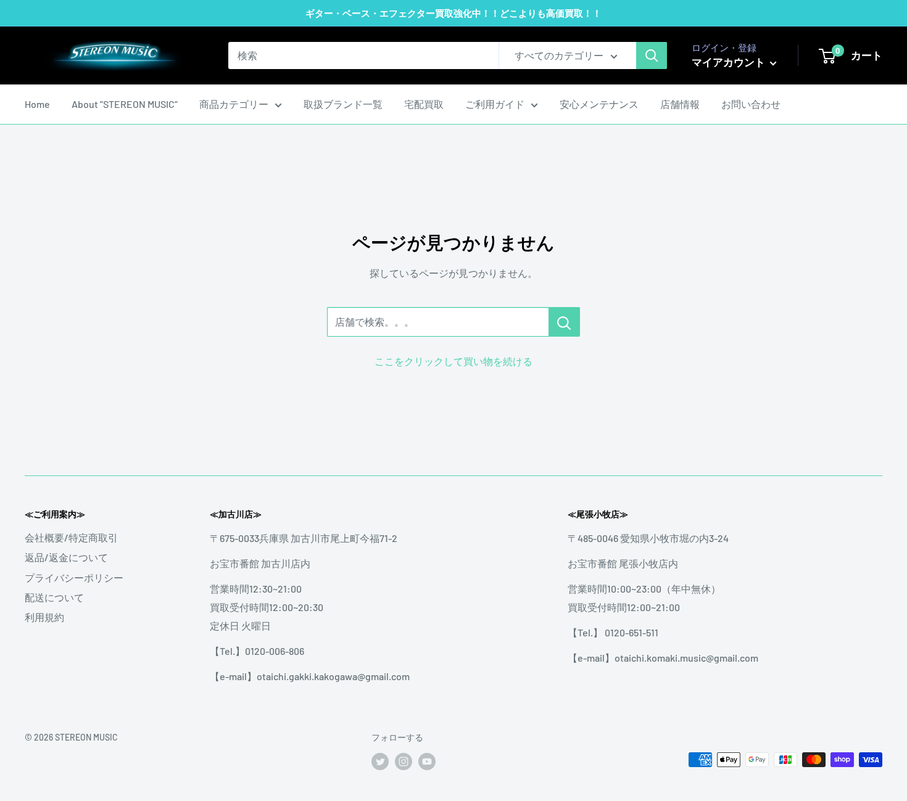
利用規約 (44, 617)
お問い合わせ (751, 104)
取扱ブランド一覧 (343, 104)
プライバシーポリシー (74, 577)
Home (37, 104)
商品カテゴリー (233, 104)
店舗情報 (680, 104)
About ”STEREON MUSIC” (125, 104)
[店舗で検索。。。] (564, 322)
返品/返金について (66, 557)
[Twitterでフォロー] (380, 761)
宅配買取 (424, 104)
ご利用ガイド (494, 104)
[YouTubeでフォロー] (427, 761)
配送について (54, 597)
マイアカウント (729, 61)
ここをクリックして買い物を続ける (453, 361)
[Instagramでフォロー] (403, 761)
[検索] (651, 55)
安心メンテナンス (599, 104)
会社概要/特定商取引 (71, 537)
